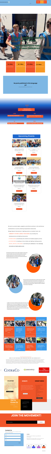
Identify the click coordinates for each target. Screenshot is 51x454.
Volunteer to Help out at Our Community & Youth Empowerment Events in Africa (34, 185)
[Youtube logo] (44, 446)
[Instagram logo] (38, 446)
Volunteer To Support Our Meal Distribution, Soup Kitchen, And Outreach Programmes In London (19, 149)
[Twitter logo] (33, 446)
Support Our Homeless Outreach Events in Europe (34, 149)
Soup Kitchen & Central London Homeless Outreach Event (19, 167)
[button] (47, 1)
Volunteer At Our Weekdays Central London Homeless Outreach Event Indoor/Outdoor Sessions (34, 167)
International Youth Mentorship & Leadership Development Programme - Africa (19, 203)
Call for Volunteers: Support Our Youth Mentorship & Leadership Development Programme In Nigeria (19, 185)
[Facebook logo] (29, 446)
